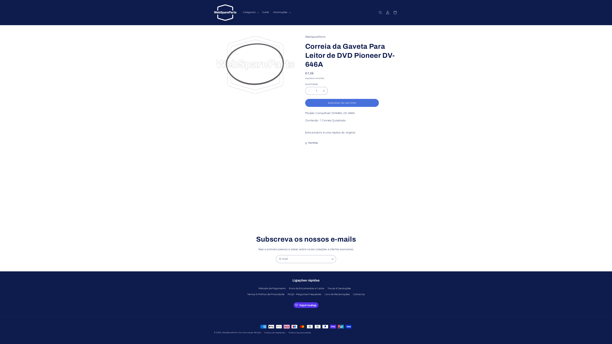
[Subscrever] (332, 259)
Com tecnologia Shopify (249, 332)
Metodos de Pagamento (272, 288)
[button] (250, 12)
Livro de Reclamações (337, 294)
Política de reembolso (274, 333)
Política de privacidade (300, 333)
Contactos (359, 294)
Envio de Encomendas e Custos (306, 288)
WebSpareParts (230, 332)
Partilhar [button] (313, 143)
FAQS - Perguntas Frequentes (304, 294)
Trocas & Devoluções (339, 288)
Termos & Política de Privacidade (265, 294)
